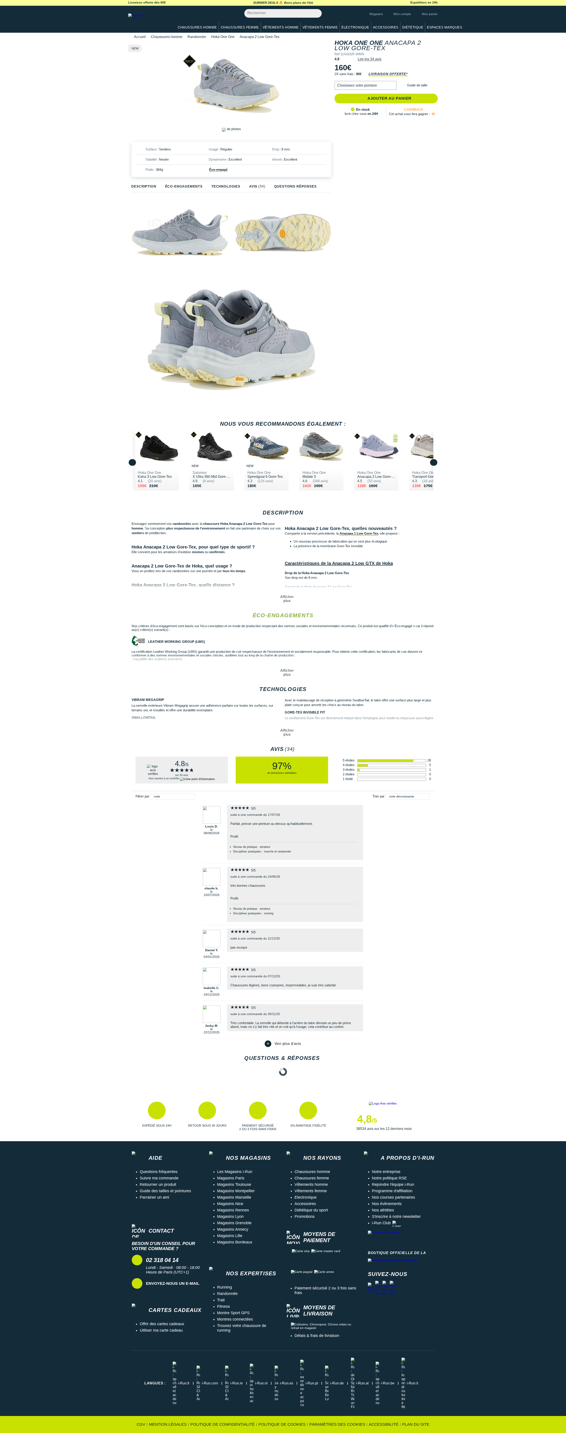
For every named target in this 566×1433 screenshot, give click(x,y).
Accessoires (305, 1203)
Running (224, 1287)
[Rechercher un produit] (316, 13)
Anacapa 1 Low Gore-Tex (359, 533)
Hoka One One (223, 37)
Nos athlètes (383, 1210)
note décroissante (401, 796)
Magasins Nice (230, 1203)
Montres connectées (235, 1319)
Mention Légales (168, 1424)
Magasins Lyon (230, 1216)
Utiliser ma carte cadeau (161, 1330)
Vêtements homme (311, 1184)
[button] (366, 85)
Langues (155, 1383)
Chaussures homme (166, 37)
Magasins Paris (230, 1178)
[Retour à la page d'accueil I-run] (149, 20)
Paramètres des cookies (337, 1424)
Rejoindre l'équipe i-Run (393, 1184)
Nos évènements (387, 1203)
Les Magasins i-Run (234, 1171)
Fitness (223, 1306)
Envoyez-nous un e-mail (172, 1283)
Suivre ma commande (159, 1178)
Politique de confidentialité (222, 1424)
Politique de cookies (282, 1424)
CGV (141, 1424)
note (157, 796)
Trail (221, 1300)
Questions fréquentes (159, 1171)
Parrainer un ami (154, 1197)
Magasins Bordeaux (234, 1242)
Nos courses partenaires (393, 1197)
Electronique (305, 1197)
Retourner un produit (158, 1184)
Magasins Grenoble (234, 1223)
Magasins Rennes (233, 1210)
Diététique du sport (311, 1210)
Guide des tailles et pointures (165, 1191)
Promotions (304, 1216)
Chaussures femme (311, 1178)
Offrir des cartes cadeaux (162, 1324)
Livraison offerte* (388, 74)
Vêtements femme (310, 1191)
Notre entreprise (386, 1171)
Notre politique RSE (389, 1178)
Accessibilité (383, 1424)
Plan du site (415, 1424)
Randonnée (196, 37)
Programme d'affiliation (392, 1191)
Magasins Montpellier (236, 1191)
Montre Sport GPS (233, 1313)
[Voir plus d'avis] (283, 1044)
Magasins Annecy (232, 1229)
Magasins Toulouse (234, 1184)
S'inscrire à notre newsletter (396, 1216)
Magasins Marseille (234, 1197)
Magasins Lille (229, 1236)
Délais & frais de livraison (316, 1335)
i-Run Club (381, 1223)
